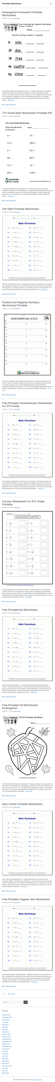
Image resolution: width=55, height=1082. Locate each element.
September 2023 (7, 1017)
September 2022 (7, 1046)
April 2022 (5, 1058)
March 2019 (5, 1073)
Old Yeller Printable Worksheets (20, 208)
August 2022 (6, 1048)
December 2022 (6, 1039)
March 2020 (5, 1063)
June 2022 (5, 1053)
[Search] (26, 1002)
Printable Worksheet (10, 104)
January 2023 (6, 1036)
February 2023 (6, 1034)
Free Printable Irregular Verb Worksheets (26, 899)
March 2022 (5, 1061)
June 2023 (5, 1024)
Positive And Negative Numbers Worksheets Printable (20, 304)
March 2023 (5, 1031)
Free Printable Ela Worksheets (19, 609)
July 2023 (5, 1022)
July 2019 (5, 1068)
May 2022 (5, 1056)
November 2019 (6, 1065)
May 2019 (5, 1070)
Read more (11, 100)
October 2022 (6, 1044)
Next (13, 994)
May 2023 (5, 1027)
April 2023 (5, 1029)
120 (9, 994)
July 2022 (5, 1051)
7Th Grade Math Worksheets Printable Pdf (27, 112)
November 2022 (6, 1041)
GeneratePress (38, 1079)
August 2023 (6, 1019)
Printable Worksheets (11, 3)
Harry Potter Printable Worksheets (22, 804)
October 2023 (6, 1015)
